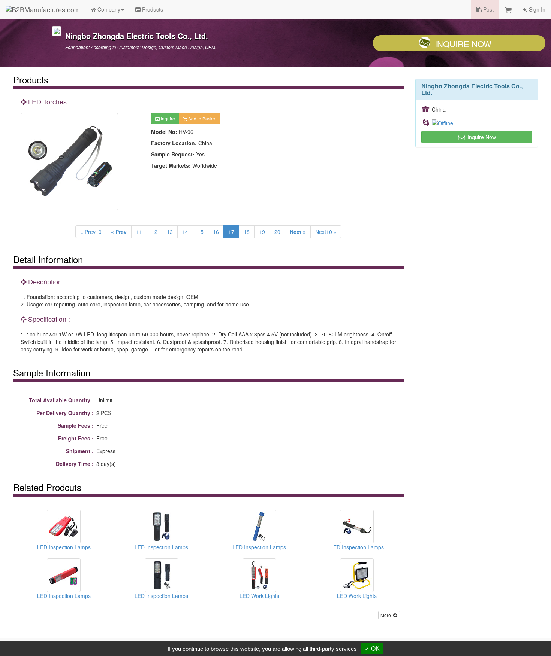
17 (231, 231)
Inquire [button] (167, 118)
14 (185, 231)
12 (154, 231)
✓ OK (372, 649)
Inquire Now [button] (481, 137)
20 (277, 231)
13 (170, 231)
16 (216, 231)
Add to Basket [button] (201, 118)
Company (108, 9)
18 (247, 231)
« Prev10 (91, 231)
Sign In (536, 9)
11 (139, 231)
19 (262, 231)
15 (201, 231)
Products (152, 9)
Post (488, 9)
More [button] (386, 615)
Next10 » (326, 231)
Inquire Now (463, 43)
